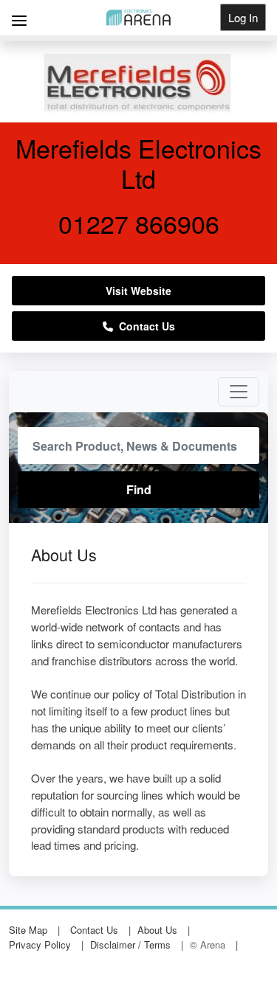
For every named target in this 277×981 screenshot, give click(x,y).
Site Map (28, 930)
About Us (157, 930)
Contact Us (144, 326)
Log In (243, 17)
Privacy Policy (40, 944)
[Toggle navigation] (238, 391)
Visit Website (138, 290)
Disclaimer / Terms (130, 944)
